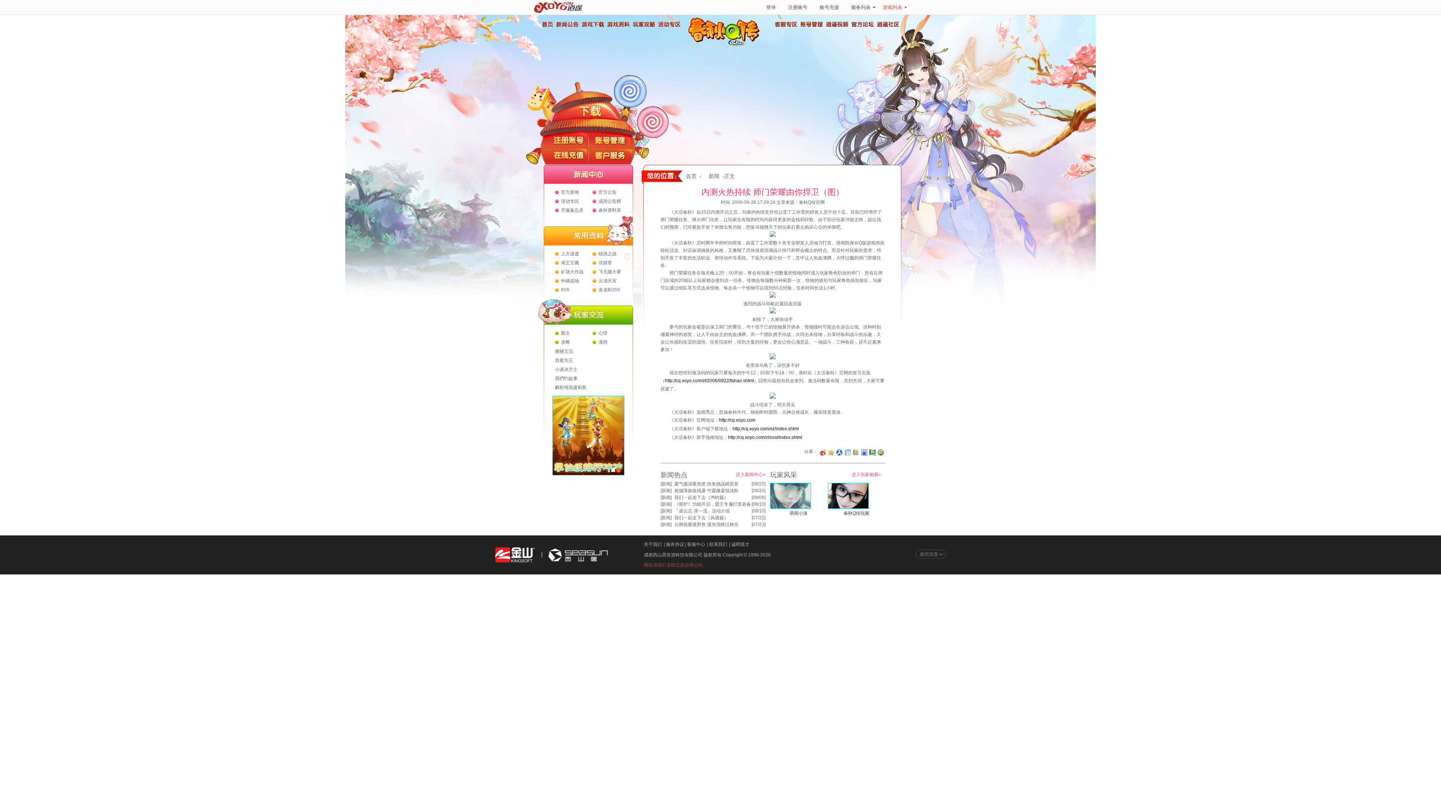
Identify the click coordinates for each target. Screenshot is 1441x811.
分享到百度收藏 (864, 452)
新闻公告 (567, 24)
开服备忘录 (572, 210)
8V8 (565, 289)
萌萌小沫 (799, 513)
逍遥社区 (888, 24)
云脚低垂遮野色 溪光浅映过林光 (706, 524)
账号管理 (811, 24)
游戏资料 (618, 24)
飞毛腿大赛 (610, 271)
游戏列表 (892, 7)
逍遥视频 (837, 24)
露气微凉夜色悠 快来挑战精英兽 (706, 484)
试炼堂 (605, 262)
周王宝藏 (570, 262)
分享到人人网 (839, 452)
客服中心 (696, 544)
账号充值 (829, 7)
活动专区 (669, 24)
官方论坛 (862, 24)
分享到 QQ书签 (856, 452)
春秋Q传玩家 (856, 513)
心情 (603, 333)
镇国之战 (608, 253)
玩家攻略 (643, 24)
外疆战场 (570, 280)
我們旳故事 (566, 378)
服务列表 (861, 7)
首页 (547, 24)
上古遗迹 (570, 253)
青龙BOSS (609, 289)
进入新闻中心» (751, 474)
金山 (515, 555)
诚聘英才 (740, 544)
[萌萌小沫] (790, 507)
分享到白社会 (848, 452)
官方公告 (608, 192)
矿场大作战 (572, 271)
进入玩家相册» (866, 474)
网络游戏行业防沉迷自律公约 (673, 565)
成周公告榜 (610, 201)
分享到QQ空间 (881, 452)
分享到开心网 (831, 452)
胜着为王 (564, 360)
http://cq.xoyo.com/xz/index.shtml (766, 428)
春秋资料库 (610, 210)
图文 (565, 333)
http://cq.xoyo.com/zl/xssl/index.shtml (765, 437)
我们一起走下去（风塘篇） (701, 517)
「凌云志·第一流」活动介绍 (702, 511)
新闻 (714, 176)
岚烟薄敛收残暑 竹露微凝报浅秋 (706, 490)
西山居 (577, 555)
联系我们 (718, 544)
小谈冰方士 (566, 369)
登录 (771, 7)
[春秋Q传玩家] (848, 507)
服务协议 (675, 544)
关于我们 (653, 544)
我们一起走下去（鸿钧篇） (701, 497)
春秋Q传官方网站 (726, 45)
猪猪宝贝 (564, 351)
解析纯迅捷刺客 (571, 387)
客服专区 (786, 24)
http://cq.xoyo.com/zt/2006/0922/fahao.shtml (709, 380)
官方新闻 (570, 192)
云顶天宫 (608, 280)
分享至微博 (823, 452)
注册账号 (798, 7)
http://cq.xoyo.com (737, 420)
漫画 (603, 342)
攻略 (565, 342)
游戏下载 (592, 24)
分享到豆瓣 (872, 452)
